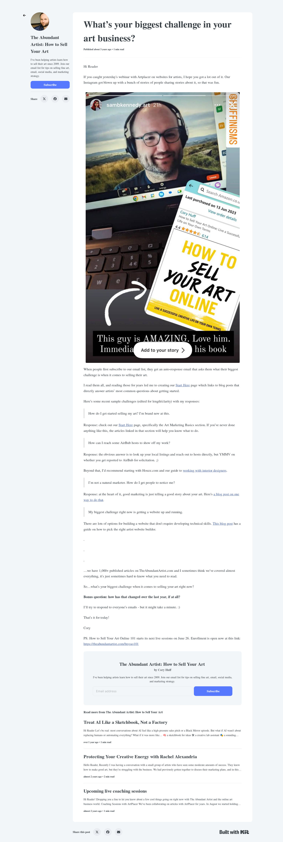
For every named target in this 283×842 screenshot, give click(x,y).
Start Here (183, 385)
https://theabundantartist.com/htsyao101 (111, 643)
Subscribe (50, 84)
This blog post (223, 523)
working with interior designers (204, 470)
